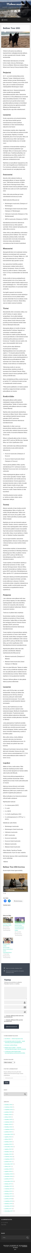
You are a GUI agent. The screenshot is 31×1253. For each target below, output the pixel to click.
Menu (6, 20)
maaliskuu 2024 (9, 1129)
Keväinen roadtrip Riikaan (11, 1045)
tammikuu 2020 (9, 1176)
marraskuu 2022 (9, 1146)
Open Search (28, 19)
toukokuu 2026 (8, 1107)
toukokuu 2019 (8, 1188)
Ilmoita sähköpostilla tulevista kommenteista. (13, 1016)
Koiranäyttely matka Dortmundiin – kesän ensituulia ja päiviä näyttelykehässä (15, 1041)
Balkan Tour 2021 (11, 28)
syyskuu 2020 (8, 1171)
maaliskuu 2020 (9, 1174)
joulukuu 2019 (8, 1178)
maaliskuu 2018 (9, 1201)
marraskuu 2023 (9, 1134)
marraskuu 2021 (9, 1164)
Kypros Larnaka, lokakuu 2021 (14, 968)
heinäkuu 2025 (8, 1119)
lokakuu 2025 (8, 1114)
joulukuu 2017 (8, 1208)
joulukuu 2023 (8, 1131)
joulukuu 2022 (8, 1144)
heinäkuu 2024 (8, 1127)
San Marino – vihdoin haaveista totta (14, 1038)
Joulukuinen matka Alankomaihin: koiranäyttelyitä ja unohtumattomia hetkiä (20, 927)
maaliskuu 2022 (9, 1159)
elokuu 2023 (8, 1139)
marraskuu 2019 (9, 1181)
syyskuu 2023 (8, 1136)
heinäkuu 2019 (8, 1186)
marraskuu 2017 (9, 1211)
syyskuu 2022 (8, 1149)
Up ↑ (15, 1249)
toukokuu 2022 (8, 1156)
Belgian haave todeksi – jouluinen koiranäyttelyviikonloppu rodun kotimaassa (15, 1048)
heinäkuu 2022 (8, 1151)
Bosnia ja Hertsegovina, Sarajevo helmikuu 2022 (15, 971)
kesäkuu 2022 (8, 1154)
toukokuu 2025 (8, 1122)
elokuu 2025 (8, 1117)
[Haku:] (15, 1094)
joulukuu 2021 (8, 1161)
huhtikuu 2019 (8, 1191)
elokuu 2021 (8, 1166)
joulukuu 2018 (8, 1198)
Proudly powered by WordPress (15, 1245)
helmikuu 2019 (8, 1193)
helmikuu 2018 (8, 1203)
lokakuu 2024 (8, 1124)
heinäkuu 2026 (8, 1104)
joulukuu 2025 (8, 1112)
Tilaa (6, 1082)
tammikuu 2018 (9, 1206)
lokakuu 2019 (8, 1183)
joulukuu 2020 (8, 1169)
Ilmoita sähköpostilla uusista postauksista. (13, 1020)
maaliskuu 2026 (9, 1109)
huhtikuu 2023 (8, 1141)
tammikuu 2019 (9, 1196)
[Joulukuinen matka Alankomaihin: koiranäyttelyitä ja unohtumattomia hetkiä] (20, 920)
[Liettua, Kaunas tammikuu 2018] (8, 920)
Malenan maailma (16, 4)
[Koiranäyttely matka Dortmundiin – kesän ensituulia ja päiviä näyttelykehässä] (8, 940)
